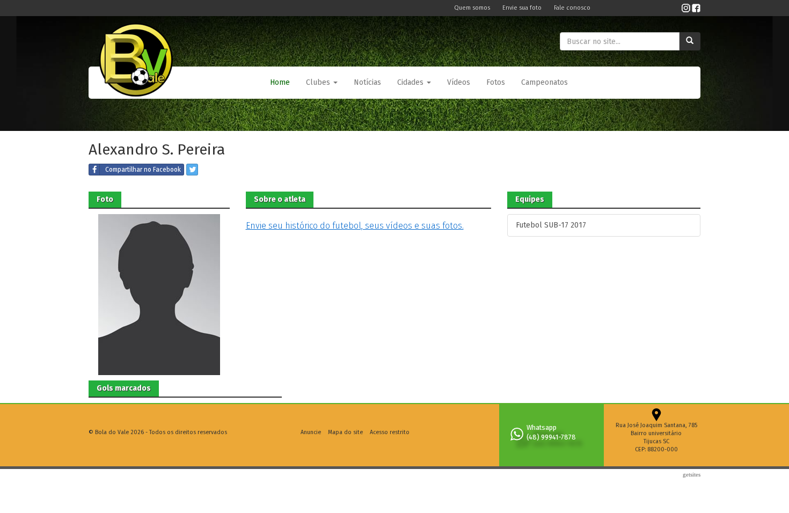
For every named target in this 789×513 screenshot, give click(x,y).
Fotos (495, 82)
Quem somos (473, 7)
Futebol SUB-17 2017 (551, 225)
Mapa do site (345, 432)
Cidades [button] (411, 82)
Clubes (319, 82)
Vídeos (458, 82)
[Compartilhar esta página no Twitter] (192, 169)
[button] (322, 83)
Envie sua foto (522, 7)
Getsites (691, 474)
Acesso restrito (390, 432)
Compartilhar (143, 169)
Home (280, 82)
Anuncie (311, 432)
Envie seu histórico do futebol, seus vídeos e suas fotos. (355, 226)
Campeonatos (544, 82)
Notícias (367, 82)
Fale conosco (572, 7)
